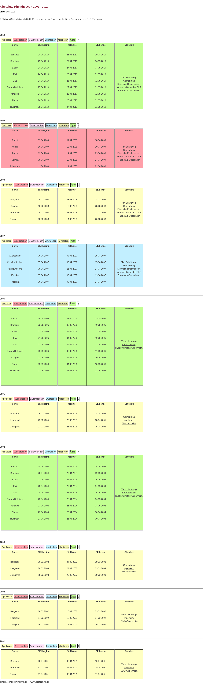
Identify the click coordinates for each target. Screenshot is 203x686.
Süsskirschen (20, 40)
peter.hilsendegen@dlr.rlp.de (13, 682)
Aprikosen (6, 40)
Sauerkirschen (36, 40)
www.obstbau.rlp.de (39, 682)
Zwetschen (50, 40)
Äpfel (73, 125)
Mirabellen (63, 40)
